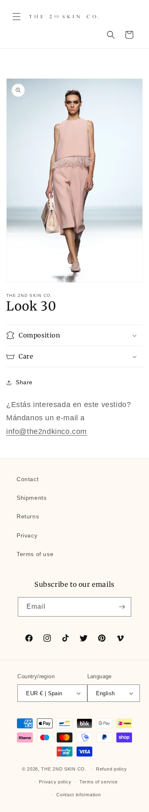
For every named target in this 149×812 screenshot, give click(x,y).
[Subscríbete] (122, 607)
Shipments (31, 497)
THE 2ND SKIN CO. (63, 768)
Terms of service (98, 781)
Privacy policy (55, 781)
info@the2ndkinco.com (46, 431)
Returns (28, 516)
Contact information (78, 794)
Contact (27, 479)
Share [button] (24, 382)
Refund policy (111, 768)
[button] (16, 16)
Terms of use (35, 554)
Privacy (27, 535)
